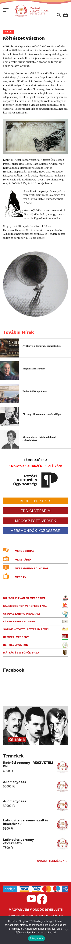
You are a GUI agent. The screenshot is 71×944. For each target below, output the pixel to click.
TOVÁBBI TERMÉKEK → (51, 861)
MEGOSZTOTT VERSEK (35, 520)
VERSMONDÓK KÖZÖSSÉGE (35, 530)
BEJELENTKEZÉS (35, 500)
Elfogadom (36, 938)
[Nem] (66, 930)
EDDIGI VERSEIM (35, 510)
